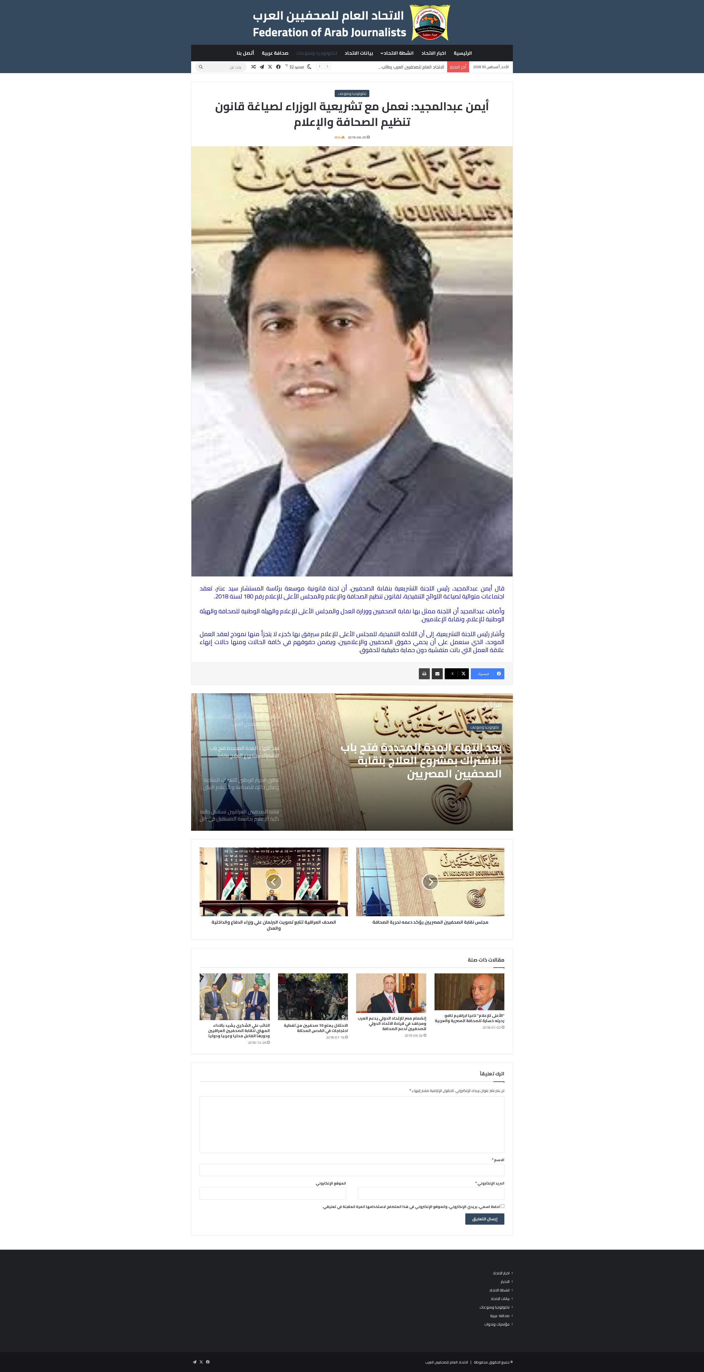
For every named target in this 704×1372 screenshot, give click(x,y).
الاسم (498, 1159)
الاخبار (505, 1282)
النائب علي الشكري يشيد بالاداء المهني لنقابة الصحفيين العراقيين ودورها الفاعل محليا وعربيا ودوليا (239, 1030)
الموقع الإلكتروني (331, 1183)
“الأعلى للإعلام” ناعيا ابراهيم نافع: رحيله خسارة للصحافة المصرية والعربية (469, 1018)
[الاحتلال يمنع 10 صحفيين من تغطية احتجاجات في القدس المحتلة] (313, 996)
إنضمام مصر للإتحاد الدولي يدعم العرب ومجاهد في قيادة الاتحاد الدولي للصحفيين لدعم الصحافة (392, 1023)
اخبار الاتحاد (434, 53)
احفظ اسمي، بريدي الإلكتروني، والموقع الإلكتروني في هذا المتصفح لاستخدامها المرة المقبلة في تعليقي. (411, 1206)
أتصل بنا (245, 53)
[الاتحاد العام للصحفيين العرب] (351, 22)
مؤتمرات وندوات (497, 1324)
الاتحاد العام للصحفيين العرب (446, 1362)
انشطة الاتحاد (399, 53)
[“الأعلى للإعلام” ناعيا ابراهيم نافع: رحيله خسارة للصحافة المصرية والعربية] (470, 991)
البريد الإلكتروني (489, 1183)
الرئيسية (463, 53)
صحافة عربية (275, 53)
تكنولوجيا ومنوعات (316, 53)
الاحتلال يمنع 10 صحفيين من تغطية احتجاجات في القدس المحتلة (316, 1028)
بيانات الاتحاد (359, 53)
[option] (352, 762)
